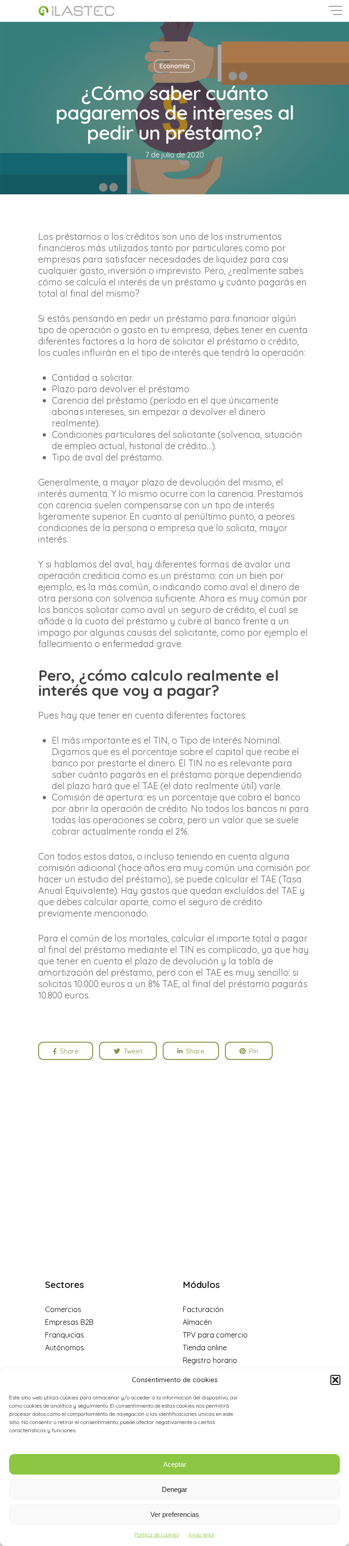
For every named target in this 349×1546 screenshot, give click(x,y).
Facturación (203, 1309)
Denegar (174, 1489)
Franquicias (64, 1334)
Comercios (63, 1309)
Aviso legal (201, 1534)
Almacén (197, 1322)
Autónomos (64, 1347)
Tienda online (205, 1347)
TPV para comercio (215, 1334)
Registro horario (210, 1360)
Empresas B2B (69, 1322)
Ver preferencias (174, 1514)
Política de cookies (157, 1534)
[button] (335, 1379)
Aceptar (174, 1464)
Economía (174, 66)
